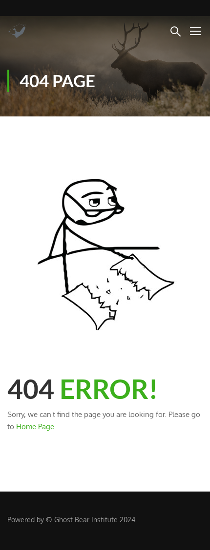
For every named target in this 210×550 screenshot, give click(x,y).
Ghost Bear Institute (86, 519)
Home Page (35, 426)
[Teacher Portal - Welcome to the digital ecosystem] (39, 30)
